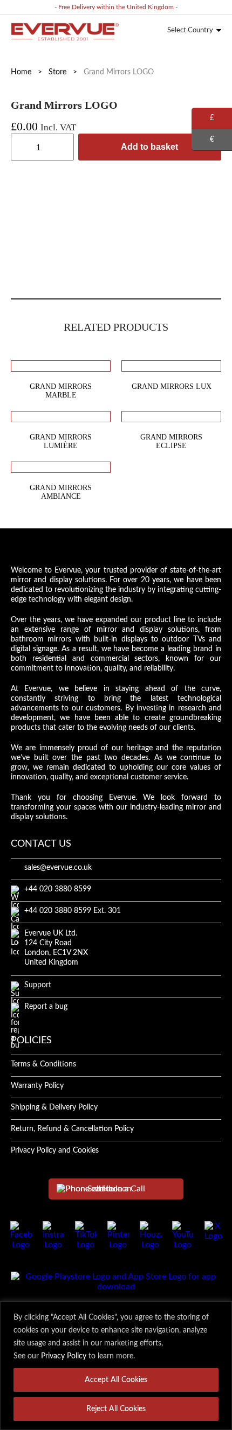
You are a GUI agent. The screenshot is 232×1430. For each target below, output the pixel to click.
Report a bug (45, 1006)
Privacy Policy (63, 1356)
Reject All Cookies (116, 1409)
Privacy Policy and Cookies (55, 1150)
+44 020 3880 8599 (57, 889)
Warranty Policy (37, 1086)
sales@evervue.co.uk (58, 867)
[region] (116, 1365)
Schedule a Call (116, 1188)
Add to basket (149, 146)
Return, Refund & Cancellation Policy (72, 1129)
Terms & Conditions (43, 1064)
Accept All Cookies (116, 1380)
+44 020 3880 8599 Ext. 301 (72, 911)
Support (37, 985)
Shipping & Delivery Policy (54, 1107)
